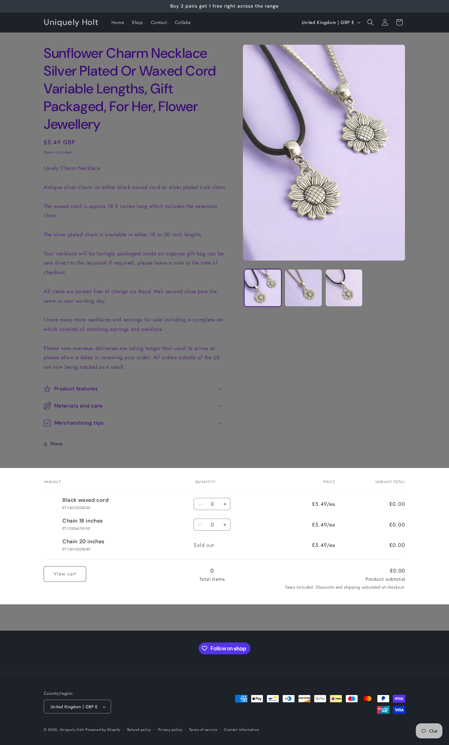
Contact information (241, 729)
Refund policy (139, 729)
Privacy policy (170, 729)
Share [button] (56, 443)
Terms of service (203, 729)
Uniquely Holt (72, 730)
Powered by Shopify (102, 730)
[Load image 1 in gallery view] (262, 287)
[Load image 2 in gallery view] (303, 287)
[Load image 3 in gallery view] (344, 287)
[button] (370, 22)
